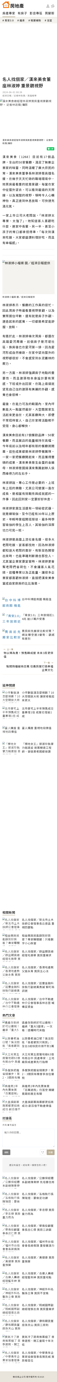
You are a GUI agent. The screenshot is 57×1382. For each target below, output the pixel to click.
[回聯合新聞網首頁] (6, 4)
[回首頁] (13, 4)
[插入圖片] (42, 1152)
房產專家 (8, 13)
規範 (6, 1152)
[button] (53, 6)
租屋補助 (36, 20)
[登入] (48, 6)
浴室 (49, 20)
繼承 (22, 20)
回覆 (50, 1152)
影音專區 (36, 13)
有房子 (22, 13)
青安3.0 (9, 20)
